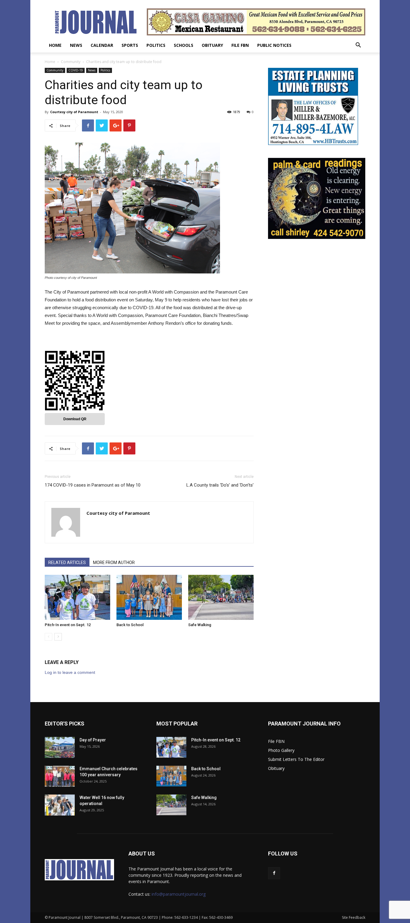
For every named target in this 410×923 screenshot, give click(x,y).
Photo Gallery (281, 750)
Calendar (102, 45)
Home (55, 45)
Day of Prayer (93, 739)
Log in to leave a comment (70, 672)
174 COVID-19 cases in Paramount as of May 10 (92, 485)
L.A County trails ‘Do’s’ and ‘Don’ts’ (220, 485)
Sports (130, 45)
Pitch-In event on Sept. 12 (68, 625)
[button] (358, 46)
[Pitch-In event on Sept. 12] (77, 597)
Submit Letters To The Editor (296, 759)
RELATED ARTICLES (67, 562)
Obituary (212, 45)
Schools (183, 45)
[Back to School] (149, 597)
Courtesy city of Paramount (74, 112)
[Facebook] (274, 873)
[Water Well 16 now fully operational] (60, 805)
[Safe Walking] (221, 597)
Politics (155, 45)
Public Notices (274, 45)
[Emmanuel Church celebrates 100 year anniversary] (60, 776)
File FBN (240, 45)
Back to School (129, 625)
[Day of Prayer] (60, 747)
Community (70, 61)
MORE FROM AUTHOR (114, 562)
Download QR (74, 419)
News (76, 45)
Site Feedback (353, 917)
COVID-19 (75, 70)
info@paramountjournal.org (179, 894)
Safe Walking (199, 625)
